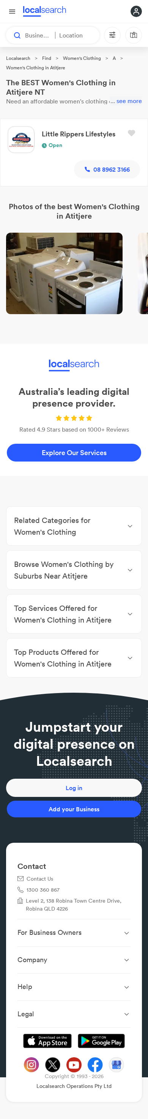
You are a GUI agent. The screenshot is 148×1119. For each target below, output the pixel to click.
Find (46, 58)
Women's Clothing (82, 58)
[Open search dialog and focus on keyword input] (13, 35)
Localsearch (18, 58)
